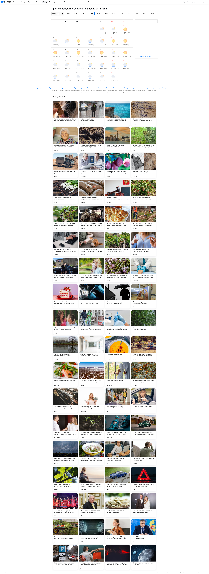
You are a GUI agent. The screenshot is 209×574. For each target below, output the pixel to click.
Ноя (144, 14)
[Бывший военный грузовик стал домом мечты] (65, 165)
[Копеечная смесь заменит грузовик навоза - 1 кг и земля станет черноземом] (65, 531)
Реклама (14, 573)
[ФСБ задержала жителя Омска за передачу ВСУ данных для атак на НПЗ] (91, 218)
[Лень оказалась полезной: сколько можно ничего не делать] (91, 244)
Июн (106, 14)
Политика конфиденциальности (158, 573)
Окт (137, 14)
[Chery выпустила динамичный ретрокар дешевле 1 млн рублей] (143, 427)
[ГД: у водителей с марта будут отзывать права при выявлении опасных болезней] (143, 400)
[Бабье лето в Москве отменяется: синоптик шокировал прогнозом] (91, 113)
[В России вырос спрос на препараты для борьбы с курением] (143, 244)
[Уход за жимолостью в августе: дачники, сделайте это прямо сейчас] (65, 218)
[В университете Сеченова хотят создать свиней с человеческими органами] (91, 192)
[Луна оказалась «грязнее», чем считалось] (143, 557)
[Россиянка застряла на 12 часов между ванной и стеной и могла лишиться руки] (143, 270)
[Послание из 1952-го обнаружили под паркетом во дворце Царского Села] (143, 113)
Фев (75, 14)
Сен (129, 14)
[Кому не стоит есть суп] (117, 348)
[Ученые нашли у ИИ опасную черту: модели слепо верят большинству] (91, 531)
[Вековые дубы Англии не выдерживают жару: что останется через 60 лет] (65, 479)
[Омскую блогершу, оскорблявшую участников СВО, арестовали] (117, 192)
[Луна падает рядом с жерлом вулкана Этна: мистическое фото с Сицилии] (117, 557)
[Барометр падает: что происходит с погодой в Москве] (91, 322)
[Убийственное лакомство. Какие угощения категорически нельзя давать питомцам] (65, 113)
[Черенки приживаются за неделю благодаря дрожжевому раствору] (117, 244)
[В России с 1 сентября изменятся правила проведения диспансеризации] (91, 165)
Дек (152, 14)
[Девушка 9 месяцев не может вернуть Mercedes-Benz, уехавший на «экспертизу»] (117, 479)
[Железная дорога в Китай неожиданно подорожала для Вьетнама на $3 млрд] (65, 400)
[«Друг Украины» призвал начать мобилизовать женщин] (91, 505)
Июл (114, 14)
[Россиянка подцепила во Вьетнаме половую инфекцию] (117, 374)
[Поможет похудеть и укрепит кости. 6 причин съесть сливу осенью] (117, 165)
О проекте (147, 573)
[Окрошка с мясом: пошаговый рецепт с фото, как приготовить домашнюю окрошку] (91, 453)
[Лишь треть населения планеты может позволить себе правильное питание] (65, 374)
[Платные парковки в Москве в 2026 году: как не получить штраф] (65, 557)
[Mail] (2, 2)
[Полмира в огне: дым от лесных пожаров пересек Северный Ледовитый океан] (65, 453)
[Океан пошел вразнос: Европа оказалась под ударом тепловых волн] (117, 113)
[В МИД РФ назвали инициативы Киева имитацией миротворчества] (143, 531)
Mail (3, 573)
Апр (91, 14)
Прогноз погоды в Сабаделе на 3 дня (47, 88)
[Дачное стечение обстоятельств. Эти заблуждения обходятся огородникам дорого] (143, 218)
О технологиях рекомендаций (174, 573)
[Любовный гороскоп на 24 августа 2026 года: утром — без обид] (65, 427)
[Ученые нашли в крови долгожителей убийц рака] (91, 296)
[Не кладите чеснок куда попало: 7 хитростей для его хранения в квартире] (117, 270)
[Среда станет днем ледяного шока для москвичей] (143, 322)
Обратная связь (186, 573)
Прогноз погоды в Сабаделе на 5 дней (72, 88)
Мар (83, 14)
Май (98, 14)
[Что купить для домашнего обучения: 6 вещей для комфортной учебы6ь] (117, 453)
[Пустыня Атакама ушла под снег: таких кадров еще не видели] (91, 374)
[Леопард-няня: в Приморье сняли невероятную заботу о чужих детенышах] (143, 139)
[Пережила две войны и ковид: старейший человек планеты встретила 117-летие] (65, 139)
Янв (68, 14)
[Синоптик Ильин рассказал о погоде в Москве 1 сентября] (117, 400)
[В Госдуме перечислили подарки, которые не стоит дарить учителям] (91, 557)
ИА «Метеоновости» (203, 573)
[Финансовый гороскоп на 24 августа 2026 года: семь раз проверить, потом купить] (91, 400)
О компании (7, 573)
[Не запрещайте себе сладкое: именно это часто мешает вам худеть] (65, 296)
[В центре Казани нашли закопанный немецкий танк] (143, 165)
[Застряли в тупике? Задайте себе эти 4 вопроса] (143, 453)
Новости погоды (144, 88)
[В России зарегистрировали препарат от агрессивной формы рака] (117, 322)
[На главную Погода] (7, 2)
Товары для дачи (167, 88)
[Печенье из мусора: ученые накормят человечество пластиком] (143, 296)
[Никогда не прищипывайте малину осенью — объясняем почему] (143, 192)
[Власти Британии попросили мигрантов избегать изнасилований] (117, 139)
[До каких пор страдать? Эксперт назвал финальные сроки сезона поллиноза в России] (91, 270)
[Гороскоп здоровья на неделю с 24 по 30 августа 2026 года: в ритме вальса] (143, 348)
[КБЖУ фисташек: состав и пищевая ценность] (117, 505)
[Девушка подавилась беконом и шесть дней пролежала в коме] (91, 348)
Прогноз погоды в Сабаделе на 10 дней (124, 88)
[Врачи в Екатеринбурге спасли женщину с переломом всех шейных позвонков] (117, 427)
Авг (122, 14)
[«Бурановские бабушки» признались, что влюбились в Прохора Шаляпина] (65, 505)
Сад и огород (156, 88)
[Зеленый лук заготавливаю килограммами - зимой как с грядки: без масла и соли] (65, 192)
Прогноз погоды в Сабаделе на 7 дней (98, 88)
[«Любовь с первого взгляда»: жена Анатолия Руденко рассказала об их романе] (143, 505)
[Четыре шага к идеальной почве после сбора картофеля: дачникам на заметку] (91, 139)
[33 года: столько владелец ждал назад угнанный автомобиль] (65, 270)
